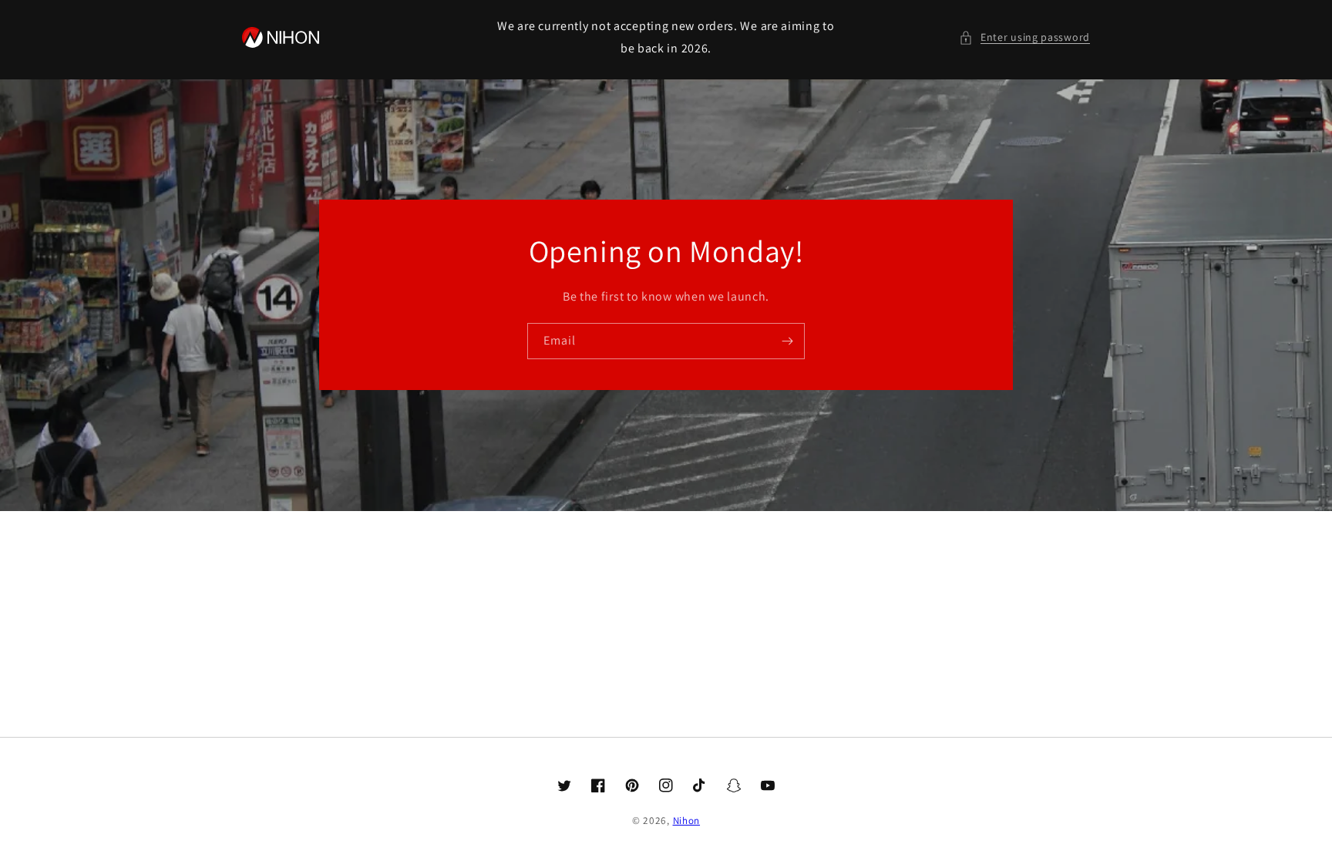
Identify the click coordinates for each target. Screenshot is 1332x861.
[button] (1024, 37)
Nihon (687, 820)
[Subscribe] (787, 341)
